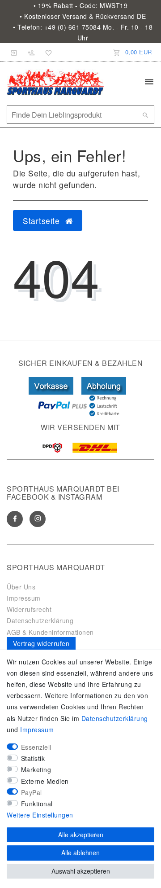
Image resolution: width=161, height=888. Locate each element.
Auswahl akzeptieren (80, 870)
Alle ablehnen (80, 852)
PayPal (31, 792)
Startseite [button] (42, 220)
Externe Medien (45, 781)
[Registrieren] (31, 52)
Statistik (33, 758)
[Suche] (145, 115)
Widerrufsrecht (29, 609)
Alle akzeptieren (80, 834)
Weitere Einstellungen (40, 814)
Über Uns (21, 586)
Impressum (24, 597)
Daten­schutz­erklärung (114, 718)
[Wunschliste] (47, 52)
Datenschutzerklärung (40, 620)
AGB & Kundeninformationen (50, 632)
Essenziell (36, 747)
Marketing (36, 769)
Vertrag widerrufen (41, 643)
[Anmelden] (14, 52)
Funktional (37, 803)
